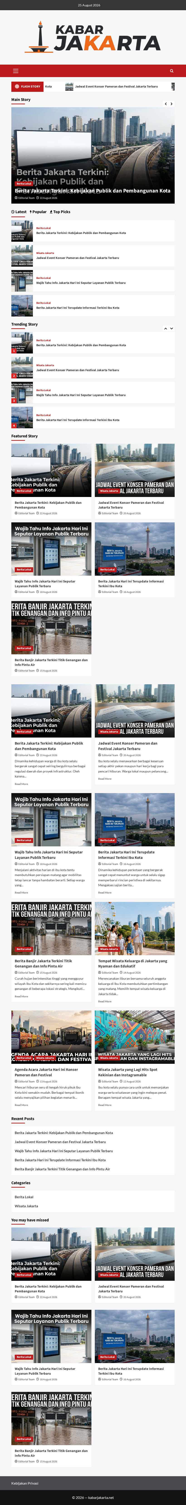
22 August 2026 (48, 513)
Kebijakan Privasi (24, 1483)
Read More (21, 784)
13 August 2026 (48, 1082)
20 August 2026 (48, 198)
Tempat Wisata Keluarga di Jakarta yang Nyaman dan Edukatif (132, 963)
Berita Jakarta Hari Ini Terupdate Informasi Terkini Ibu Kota (77, 395)
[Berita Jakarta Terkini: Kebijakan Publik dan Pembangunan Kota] (22, 230)
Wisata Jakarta (25, 184)
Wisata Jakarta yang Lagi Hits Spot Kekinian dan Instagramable (127, 1072)
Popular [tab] (39, 212)
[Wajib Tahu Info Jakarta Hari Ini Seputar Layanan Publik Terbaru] (22, 367)
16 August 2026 (132, 592)
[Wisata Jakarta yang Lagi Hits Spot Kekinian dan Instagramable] (135, 1037)
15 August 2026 (48, 671)
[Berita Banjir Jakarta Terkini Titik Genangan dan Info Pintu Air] (22, 417)
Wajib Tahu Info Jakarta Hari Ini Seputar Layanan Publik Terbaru (81, 370)
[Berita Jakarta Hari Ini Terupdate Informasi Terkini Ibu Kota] (22, 392)
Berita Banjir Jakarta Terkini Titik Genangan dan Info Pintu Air (79, 420)
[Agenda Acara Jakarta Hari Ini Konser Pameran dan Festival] (51, 1037)
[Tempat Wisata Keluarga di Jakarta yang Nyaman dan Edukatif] (135, 928)
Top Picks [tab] (61, 212)
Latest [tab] (21, 212)
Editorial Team (26, 198)
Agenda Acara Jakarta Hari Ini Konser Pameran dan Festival (46, 1072)
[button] (15, 70)
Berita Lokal (43, 365)
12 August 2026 (132, 1082)
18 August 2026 (48, 592)
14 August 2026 (132, 973)
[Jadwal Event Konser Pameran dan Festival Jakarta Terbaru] (22, 342)
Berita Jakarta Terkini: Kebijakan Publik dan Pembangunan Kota (81, 233)
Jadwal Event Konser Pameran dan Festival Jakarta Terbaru (65, 86)
